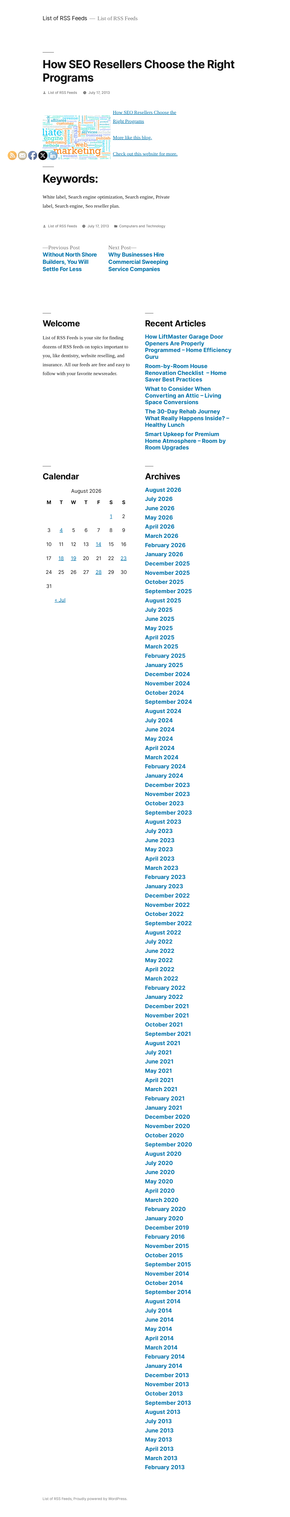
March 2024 (162, 757)
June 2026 (159, 508)
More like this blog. (132, 137)
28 (99, 572)
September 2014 (168, 1292)
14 (98, 544)
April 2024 (160, 748)
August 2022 (163, 932)
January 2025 (164, 665)
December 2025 (167, 563)
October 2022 (164, 913)
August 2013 (162, 1411)
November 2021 (167, 1015)
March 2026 (161, 535)
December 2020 (167, 1116)
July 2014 (158, 1310)
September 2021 (168, 1033)
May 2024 (159, 738)
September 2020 (168, 1144)
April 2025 (159, 637)
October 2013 (164, 1393)
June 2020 (160, 1172)
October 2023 (164, 803)
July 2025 (159, 609)
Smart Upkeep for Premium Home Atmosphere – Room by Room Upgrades (185, 441)
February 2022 (165, 987)
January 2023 (164, 886)
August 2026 (163, 489)
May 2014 (158, 1328)
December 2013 (167, 1375)
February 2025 (165, 655)
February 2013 (165, 1467)
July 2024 (159, 720)
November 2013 (167, 1384)
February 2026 (165, 545)
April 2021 (159, 1080)
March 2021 (161, 1089)
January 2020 (164, 1218)
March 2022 (161, 978)
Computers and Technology (142, 226)
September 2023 (168, 812)
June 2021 (159, 1061)
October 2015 (164, 1255)
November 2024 (167, 683)
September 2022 (168, 923)
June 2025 (159, 618)
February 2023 (165, 877)
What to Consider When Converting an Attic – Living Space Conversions (183, 395)
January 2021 (163, 1107)
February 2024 (165, 766)
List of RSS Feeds (65, 18)
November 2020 (167, 1126)
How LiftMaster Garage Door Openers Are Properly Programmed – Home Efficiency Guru (188, 346)
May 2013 (158, 1439)
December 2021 (167, 1006)
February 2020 (165, 1209)
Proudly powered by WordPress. (100, 1499)
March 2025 (161, 646)
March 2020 (162, 1200)
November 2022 (167, 904)
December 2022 (167, 895)
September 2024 (168, 701)
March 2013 (161, 1458)
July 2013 (158, 1421)
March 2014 (161, 1347)
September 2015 (168, 1264)
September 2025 (168, 591)
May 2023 (159, 849)
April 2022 (159, 969)
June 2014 (159, 1319)
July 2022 (159, 941)
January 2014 (163, 1365)
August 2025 (163, 600)
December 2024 (167, 674)
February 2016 (165, 1236)
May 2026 (159, 517)
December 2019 (167, 1227)
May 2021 (158, 1070)
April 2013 (159, 1448)
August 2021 (162, 1043)
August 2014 (163, 1301)
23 (124, 558)
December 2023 (167, 785)
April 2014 (159, 1338)
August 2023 (163, 821)
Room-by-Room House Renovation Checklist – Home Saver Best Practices (186, 373)
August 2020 (163, 1153)
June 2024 (160, 729)
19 (73, 558)
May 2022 (159, 960)
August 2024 (163, 711)
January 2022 (164, 996)
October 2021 (164, 1024)
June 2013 (159, 1430)
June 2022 (159, 950)
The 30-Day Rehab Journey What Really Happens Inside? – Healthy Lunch (187, 418)
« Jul (60, 600)
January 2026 (164, 554)
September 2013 (168, 1402)
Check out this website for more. (145, 154)
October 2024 (164, 692)
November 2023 (167, 794)
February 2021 (165, 1098)
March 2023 (161, 867)
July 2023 (159, 831)
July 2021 (158, 1052)
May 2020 (159, 1181)
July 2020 (159, 1163)
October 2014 (164, 1282)
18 (61, 558)
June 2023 (159, 840)
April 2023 (159, 858)
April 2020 (160, 1190)
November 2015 (167, 1246)
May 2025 (159, 628)
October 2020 (164, 1135)
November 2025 (167, 572)
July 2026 (159, 498)
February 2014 (165, 1356)
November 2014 (167, 1273)
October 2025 (164, 581)
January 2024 (164, 775)
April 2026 (159, 526)
